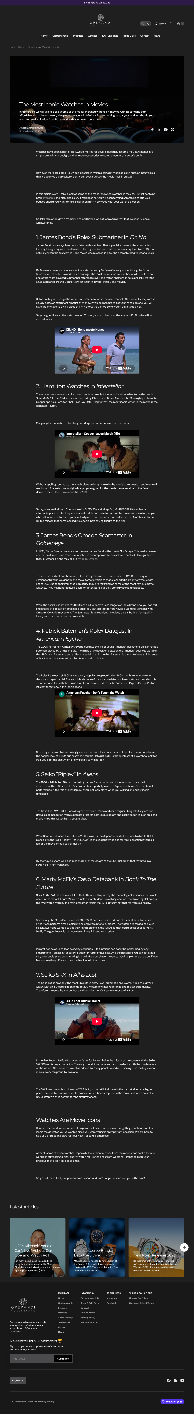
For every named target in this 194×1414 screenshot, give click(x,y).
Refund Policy (88, 1312)
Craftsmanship (65, 1303)
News (20, 47)
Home (12, 47)
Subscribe (63, 1358)
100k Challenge (65, 1317)
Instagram (112, 1298)
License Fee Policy (138, 1298)
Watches (62, 1312)
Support (85, 1308)
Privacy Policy (88, 1317)
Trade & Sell (64, 1322)
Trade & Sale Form (90, 1303)
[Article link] (37, 1247)
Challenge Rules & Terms (141, 1303)
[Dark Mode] (145, 23)
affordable (48, 198)
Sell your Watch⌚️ (90, 1298)
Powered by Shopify (44, 1401)
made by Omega (87, 559)
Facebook (111, 1303)
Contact (62, 1327)
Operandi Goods (25, 1401)
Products (62, 1308)
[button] (160, 23)
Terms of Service (89, 1322)
